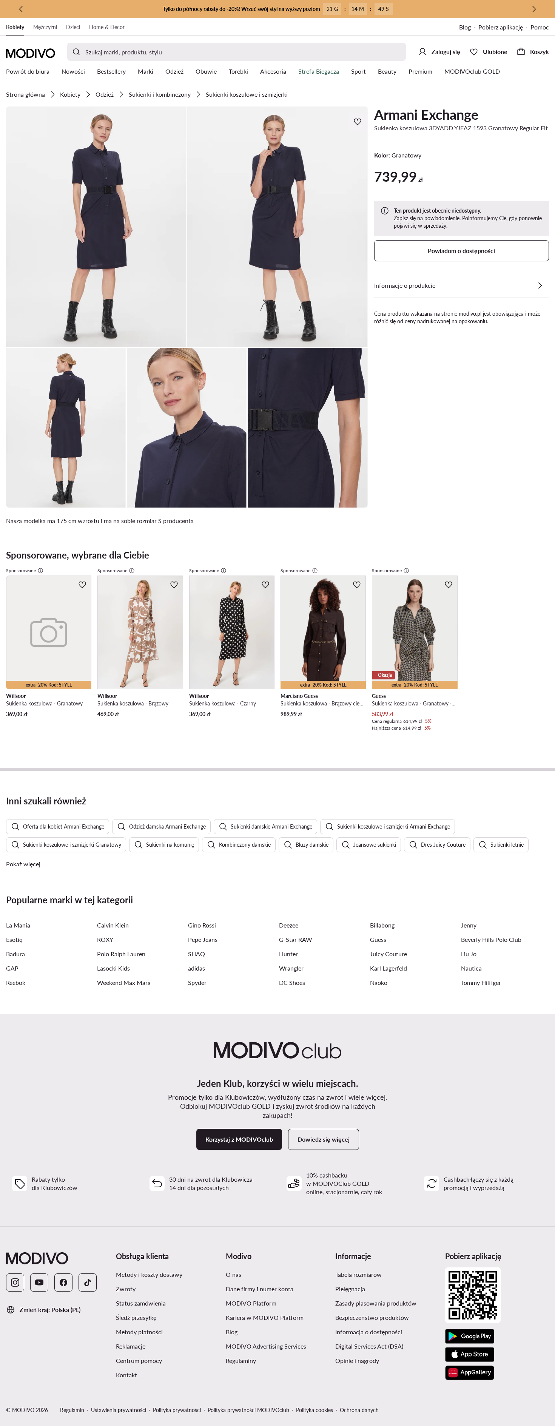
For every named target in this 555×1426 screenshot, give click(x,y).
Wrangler (291, 968)
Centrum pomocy (139, 1360)
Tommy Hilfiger (481, 982)
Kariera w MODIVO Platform (265, 1317)
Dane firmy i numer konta (259, 1288)
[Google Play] (469, 1336)
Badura (15, 953)
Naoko (378, 982)
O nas (233, 1274)
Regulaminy (241, 1360)
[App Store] (469, 1354)
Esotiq (14, 939)
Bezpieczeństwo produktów (372, 1317)
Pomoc (539, 27)
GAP (12, 968)
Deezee (288, 925)
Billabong (382, 925)
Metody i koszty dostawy (149, 1274)
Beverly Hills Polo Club (491, 939)
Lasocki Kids (113, 968)
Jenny (468, 925)
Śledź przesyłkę (136, 1317)
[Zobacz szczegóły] (540, 285)
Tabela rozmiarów (358, 1274)
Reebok (15, 982)
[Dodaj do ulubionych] (358, 122)
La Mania (18, 925)
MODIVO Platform (251, 1303)
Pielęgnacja (350, 1288)
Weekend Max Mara (124, 982)
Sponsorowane (21, 570)
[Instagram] (15, 1282)
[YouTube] (39, 1282)
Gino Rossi (202, 925)
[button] (96, 226)
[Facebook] (63, 1282)
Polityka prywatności (177, 1410)
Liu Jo (468, 953)
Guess (378, 939)
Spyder (197, 982)
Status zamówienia (141, 1303)
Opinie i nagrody (357, 1360)
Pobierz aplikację (500, 27)
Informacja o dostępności (368, 1331)
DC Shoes (292, 982)
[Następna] (534, 9)
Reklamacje (130, 1346)
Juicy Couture (388, 953)
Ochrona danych (359, 1410)
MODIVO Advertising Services (266, 1346)
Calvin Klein (113, 925)
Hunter (288, 953)
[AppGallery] (469, 1372)
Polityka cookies (314, 1410)
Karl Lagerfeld (388, 968)
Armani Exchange (426, 114)
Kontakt (126, 1374)
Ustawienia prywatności (118, 1410)
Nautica (471, 968)
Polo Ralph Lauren (121, 953)
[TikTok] (88, 1282)
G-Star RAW (295, 939)
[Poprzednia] (21, 9)
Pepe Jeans (202, 939)
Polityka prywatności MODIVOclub (248, 1410)
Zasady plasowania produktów (375, 1303)
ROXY (105, 939)
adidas (196, 968)
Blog (465, 27)
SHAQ (196, 953)
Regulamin (72, 1410)
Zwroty (126, 1288)
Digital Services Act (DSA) (369, 1346)
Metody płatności (139, 1331)
